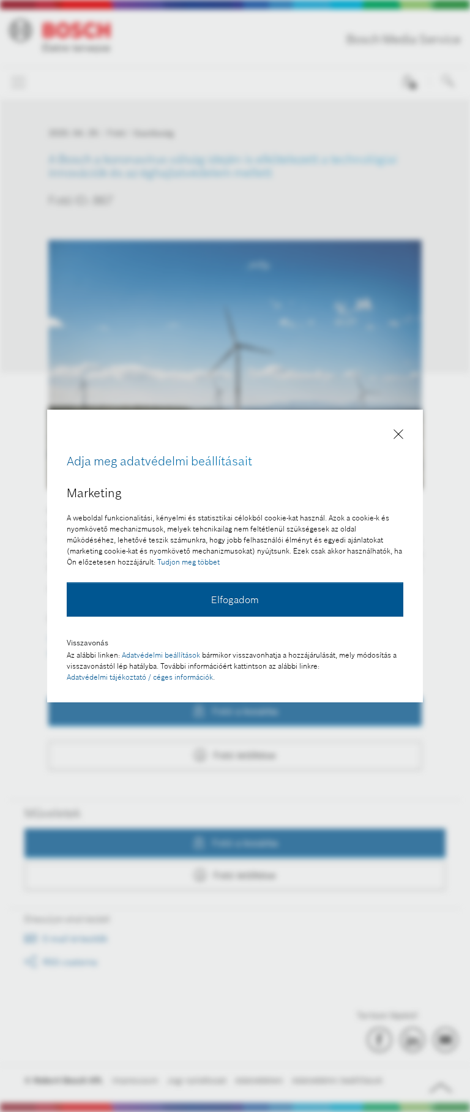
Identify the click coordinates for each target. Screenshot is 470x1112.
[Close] (398, 436)
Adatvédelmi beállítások (161, 654)
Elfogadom (235, 599)
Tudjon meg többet (188, 561)
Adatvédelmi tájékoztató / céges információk (140, 677)
